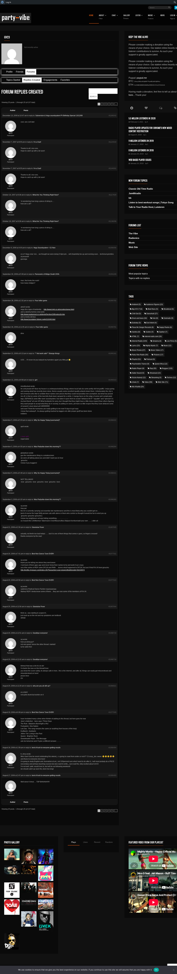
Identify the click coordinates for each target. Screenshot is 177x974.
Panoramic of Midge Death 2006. (47, 274)
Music (132, 242)
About (101, 17)
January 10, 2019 (137, 163)
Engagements (50, 80)
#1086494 (112, 748)
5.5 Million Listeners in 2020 (142, 118)
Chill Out (136, 314)
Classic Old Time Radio (141, 189)
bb (130, 198)
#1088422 (112, 420)
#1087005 (112, 527)
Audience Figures (154, 304)
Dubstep (136, 323)
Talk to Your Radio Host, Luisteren (146, 207)
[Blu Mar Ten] (29, 887)
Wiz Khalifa (138, 387)
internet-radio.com (153, 336)
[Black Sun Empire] (45, 890)
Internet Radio (139, 341)
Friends (19, 72)
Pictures (158, 355)
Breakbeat (169, 309)
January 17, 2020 (137, 144)
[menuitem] (2, 2)
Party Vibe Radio (140, 355)
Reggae (167, 368)
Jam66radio (135, 193)
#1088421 (112, 473)
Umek (135, 382)
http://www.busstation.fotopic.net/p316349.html (38, 319)
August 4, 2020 (136, 135)
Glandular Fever (38, 527)
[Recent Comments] (160, 108)
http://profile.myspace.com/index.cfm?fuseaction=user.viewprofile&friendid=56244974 (53, 570)
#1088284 (112, 447)
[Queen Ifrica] (11, 854)
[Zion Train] (29, 870)
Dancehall (152, 314)
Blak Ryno (153, 309)
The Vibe (133, 233)
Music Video (157, 350)
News (162, 15)
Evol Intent (151, 323)
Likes (85, 842)
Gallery (126, 16)
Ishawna (157, 341)
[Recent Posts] (131, 108)
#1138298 (112, 221)
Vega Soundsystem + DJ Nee (44, 248)
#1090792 (112, 301)
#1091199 (112, 274)
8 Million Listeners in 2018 (141, 150)
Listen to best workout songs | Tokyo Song (151, 202)
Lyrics (136, 346)
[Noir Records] (11, 890)
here (131, 95)
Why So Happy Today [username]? (47, 420)
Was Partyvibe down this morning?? (47, 447)
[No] (173, 969)
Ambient (136, 304)
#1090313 (112, 380)
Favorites (65, 80)
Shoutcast (155, 373)
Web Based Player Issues (140, 160)
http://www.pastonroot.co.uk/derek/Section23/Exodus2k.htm (43, 314)
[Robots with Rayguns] (45, 873)
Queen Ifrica (161, 364)
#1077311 (112, 554)
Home (91, 15)
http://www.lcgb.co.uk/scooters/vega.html (59, 309)
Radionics (134, 238)
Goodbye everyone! (40, 633)
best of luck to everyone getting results (46, 748)
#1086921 (112, 686)
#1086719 (112, 633)
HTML (135, 336)
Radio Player (138, 368)
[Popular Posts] (146, 108)
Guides (149, 332)
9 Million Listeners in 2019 (141, 140)
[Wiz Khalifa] (29, 919)
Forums (31, 72)
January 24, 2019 (137, 154)
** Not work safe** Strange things (47, 353)
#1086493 (112, 775)
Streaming (156, 378)
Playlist (136, 359)
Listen (137, 15)
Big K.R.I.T (137, 309)
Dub (155, 318)
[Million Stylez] (11, 870)
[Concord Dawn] (29, 902)
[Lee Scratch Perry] (29, 856)
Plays (73, 842)
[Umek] (45, 921)
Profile (9, 72)
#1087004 (112, 607)
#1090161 (112, 353)
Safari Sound (138, 373)
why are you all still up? (41, 686)
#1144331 (112, 168)
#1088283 (112, 499)
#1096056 (112, 248)
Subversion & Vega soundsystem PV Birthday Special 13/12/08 (59, 116)
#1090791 (112, 327)
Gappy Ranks (165, 327)
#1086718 (112, 659)
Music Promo (138, 350)
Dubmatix (168, 318)
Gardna (136, 332)
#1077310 (112, 580)
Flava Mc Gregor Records (143, 327)
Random (109, 842)
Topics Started (13, 80)
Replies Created (32, 80)
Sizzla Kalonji (139, 378)
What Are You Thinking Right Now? (45, 195)
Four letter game (41, 301)
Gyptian (163, 332)
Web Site (133, 247)
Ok (156, 970)
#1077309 (112, 712)
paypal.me (142, 78)
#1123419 (112, 142)
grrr (36, 380)
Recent (97, 842)
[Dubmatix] (11, 941)
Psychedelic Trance (140, 364)
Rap (153, 368)
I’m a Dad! (37, 142)
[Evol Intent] (11, 907)
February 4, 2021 (136, 122)
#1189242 (112, 116)
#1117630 (112, 195)
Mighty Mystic (151, 346)
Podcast (150, 359)
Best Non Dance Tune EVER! (43, 554)
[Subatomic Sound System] (45, 856)
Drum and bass (139, 318)
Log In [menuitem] (8, 2)
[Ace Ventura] (45, 904)
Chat (114, 15)
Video (148, 382)
